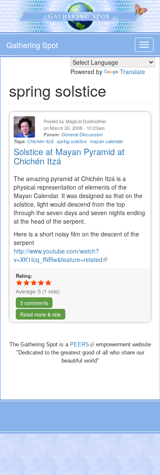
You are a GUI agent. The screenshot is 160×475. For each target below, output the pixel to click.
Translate (132, 71)
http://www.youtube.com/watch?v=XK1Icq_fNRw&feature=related (61, 255)
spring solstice (72, 141)
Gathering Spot (32, 44)
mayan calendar (106, 141)
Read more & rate (40, 314)
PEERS (82, 344)
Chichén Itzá (40, 141)
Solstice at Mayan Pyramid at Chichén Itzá (69, 156)
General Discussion (81, 134)
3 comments (34, 302)
